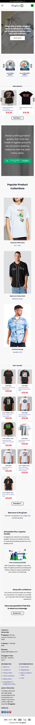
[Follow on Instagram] (5, 712)
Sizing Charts (7, 679)
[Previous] (4, 69)
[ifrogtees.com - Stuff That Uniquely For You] (17, 6)
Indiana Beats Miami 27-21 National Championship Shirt (8, 109)
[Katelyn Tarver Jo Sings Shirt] (8, 456)
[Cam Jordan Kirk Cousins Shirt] (8, 404)
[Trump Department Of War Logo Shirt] (25, 404)
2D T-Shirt (17, 245)
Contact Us (7, 670)
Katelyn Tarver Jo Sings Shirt (7, 468)
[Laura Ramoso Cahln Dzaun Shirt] (25, 429)
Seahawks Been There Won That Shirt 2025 (8, 442)
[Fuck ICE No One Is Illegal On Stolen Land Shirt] (25, 376)
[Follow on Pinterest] (10, 712)
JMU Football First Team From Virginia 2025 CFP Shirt (24, 469)
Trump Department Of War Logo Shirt (25, 415)
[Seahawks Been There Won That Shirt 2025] (8, 429)
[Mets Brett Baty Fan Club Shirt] (26, 98)
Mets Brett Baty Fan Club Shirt (26, 108)
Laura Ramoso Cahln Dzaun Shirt (24, 441)
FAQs (22, 678)
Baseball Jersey (17, 299)
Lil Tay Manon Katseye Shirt (8, 495)
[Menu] (2, 5)
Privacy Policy (7, 673)
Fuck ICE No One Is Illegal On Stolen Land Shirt (24, 389)
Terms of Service (8, 676)
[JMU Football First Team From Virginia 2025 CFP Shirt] (25, 456)
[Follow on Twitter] (7, 712)
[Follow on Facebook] (2, 712)
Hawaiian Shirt (17, 352)
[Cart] (32, 5)
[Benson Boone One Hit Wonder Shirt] (8, 376)
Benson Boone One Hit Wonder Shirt (8, 388)
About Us (6, 667)
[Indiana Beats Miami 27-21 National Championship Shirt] (9, 98)
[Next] (31, 69)
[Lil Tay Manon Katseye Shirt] (8, 483)
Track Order (25, 667)
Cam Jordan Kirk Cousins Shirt (7, 415)
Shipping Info (25, 670)
